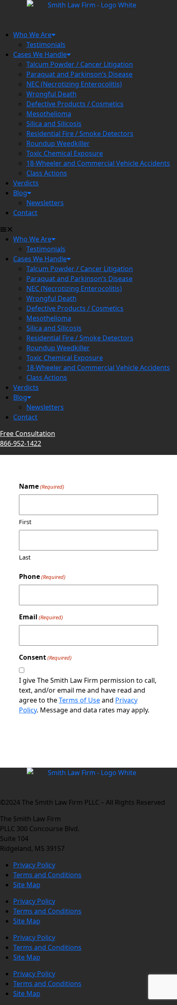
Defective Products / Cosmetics (74, 103)
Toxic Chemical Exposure (64, 153)
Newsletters (45, 202)
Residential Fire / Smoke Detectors (79, 133)
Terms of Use (79, 700)
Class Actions (46, 173)
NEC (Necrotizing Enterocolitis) (74, 84)
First (25, 522)
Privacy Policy (34, 864)
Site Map (26, 884)
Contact (25, 212)
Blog (20, 192)
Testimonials (45, 44)
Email (41, 616)
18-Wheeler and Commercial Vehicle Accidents (98, 163)
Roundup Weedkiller (58, 143)
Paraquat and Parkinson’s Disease (79, 74)
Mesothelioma (48, 113)
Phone (42, 576)
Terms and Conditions (47, 874)
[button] (88, 229)
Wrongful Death (51, 93)
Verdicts (26, 182)
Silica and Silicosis (54, 123)
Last (24, 557)
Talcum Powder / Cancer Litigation (79, 64)
